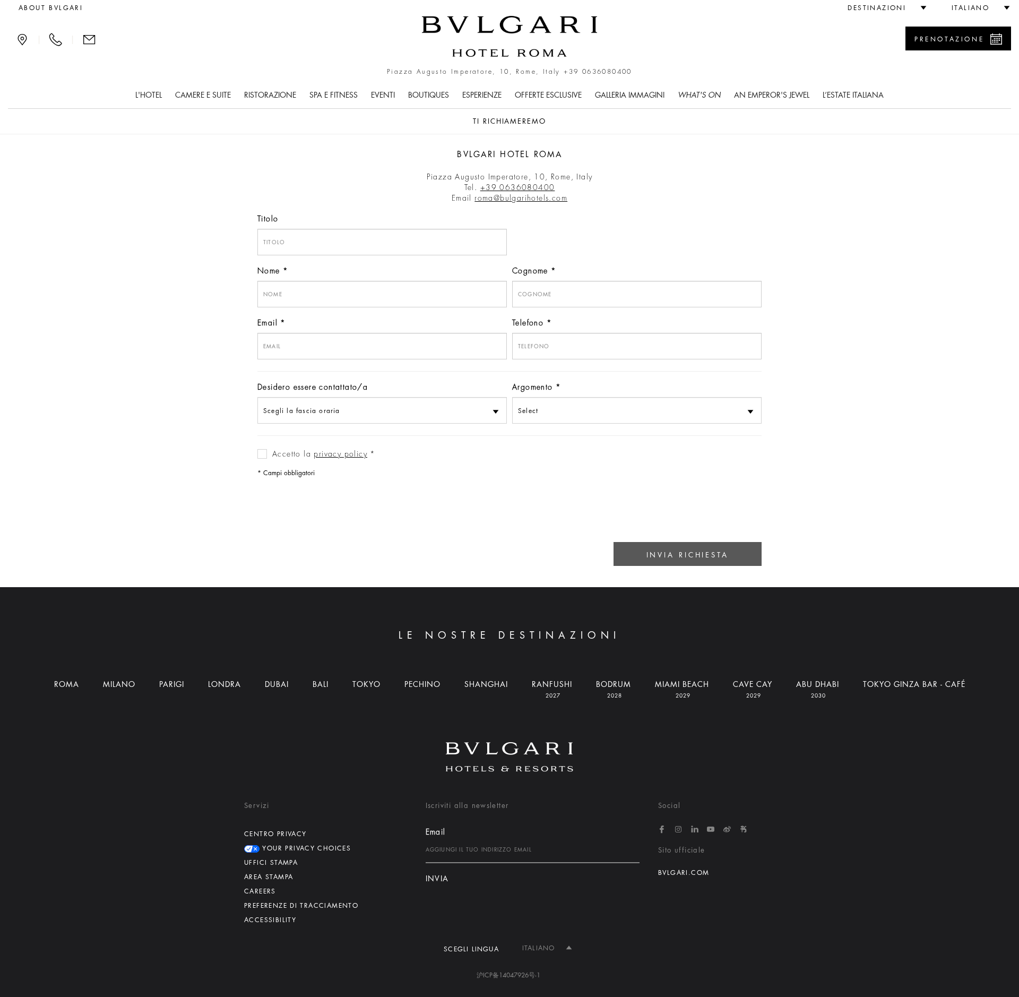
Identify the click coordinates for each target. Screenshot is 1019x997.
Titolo (267, 218)
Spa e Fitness (333, 95)
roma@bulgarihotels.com (520, 198)
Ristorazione (270, 95)
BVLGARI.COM (683, 873)
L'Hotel (148, 95)
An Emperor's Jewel (771, 95)
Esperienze (482, 95)
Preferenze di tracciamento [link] (301, 906)
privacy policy (340, 454)
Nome (268, 270)
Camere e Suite (203, 95)
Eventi (383, 95)
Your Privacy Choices (305, 848)
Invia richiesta (687, 555)
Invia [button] (437, 878)
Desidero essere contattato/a (312, 387)
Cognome (530, 270)
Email (267, 322)
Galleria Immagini (629, 95)
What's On (699, 95)
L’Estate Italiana (853, 95)
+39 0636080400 (598, 71)
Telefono (527, 322)
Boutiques (428, 95)
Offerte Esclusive (548, 95)
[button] (882, 8)
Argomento (532, 387)
